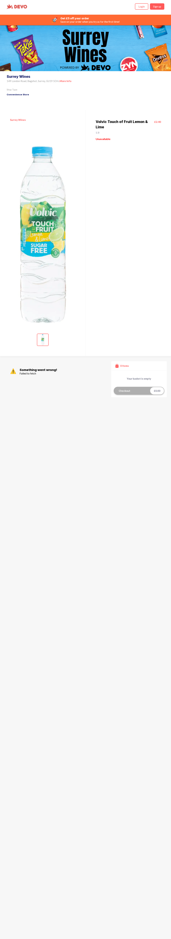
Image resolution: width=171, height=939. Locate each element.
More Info (65, 80)
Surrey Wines (18, 119)
